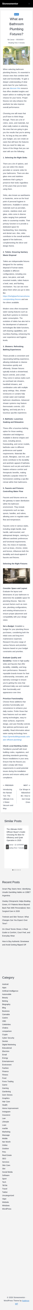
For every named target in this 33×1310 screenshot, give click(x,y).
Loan (4, 1125)
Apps (4, 988)
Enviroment (6, 1065)
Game (4, 1085)
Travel (4, 1189)
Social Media (7, 1172)
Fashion (5, 1068)
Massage (6, 1135)
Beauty (5, 998)
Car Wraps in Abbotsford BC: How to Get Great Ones (24, 794)
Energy (5, 1058)
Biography (6, 1004)
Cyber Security (8, 1038)
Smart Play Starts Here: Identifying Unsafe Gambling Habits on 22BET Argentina (16, 892)
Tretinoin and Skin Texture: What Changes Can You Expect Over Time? (15, 920)
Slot (3, 1169)
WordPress (6, 1209)
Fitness (5, 1075)
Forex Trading (7, 1081)
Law (4, 1118)
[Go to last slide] (7, 847)
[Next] (25, 847)
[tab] (12, 869)
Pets (4, 1152)
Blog (16, 14)
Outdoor (5, 1148)
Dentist (5, 1041)
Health (4, 1105)
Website (5, 1202)
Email (4, 1055)
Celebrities (6, 1024)
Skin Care (6, 1165)
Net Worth (6, 1142)
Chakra (5, 1028)
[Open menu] (29, 3)
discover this (15, 88)
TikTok (4, 1185)
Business (6, 1011)
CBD (4, 1021)
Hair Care (6, 1102)
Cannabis (6, 1014)
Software (5, 1175)
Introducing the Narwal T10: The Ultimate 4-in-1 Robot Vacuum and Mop (8, 797)
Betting (5, 1001)
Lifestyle (5, 1122)
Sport (4, 1179)
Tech (4, 1182)
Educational (7, 1048)
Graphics (6, 1098)
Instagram (6, 1112)
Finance (5, 1071)
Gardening (6, 1091)
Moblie (5, 1138)
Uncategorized (8, 1195)
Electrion (5, 1051)
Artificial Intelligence (10, 991)
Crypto (5, 1034)
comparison (7, 1031)
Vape (4, 1199)
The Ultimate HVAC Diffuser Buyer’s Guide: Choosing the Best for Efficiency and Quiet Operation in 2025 (16, 834)
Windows (6, 1205)
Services (5, 1162)
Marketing (6, 1132)
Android (5, 984)
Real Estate (7, 1155)
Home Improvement (10, 1108)
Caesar (12, 39)
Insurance (6, 1115)
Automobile (6, 994)
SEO (4, 1159)
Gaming (5, 1088)
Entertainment (8, 1061)
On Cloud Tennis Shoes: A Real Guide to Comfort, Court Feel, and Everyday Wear (16, 932)
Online (4, 1145)
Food (4, 1078)
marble (5, 1128)
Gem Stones (7, 1095)
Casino (5, 1018)
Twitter (5, 1192)
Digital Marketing (9, 1045)
